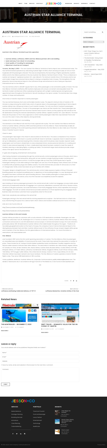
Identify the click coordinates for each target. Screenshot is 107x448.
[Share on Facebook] (70, 281)
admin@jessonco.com (21, 36)
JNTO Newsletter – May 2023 (93, 65)
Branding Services (16, 417)
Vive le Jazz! (65, 430)
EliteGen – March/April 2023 (93, 74)
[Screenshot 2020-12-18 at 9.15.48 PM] (20, 313)
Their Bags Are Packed (65, 411)
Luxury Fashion (37, 417)
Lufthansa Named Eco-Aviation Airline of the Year (62, 291)
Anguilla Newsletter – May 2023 (94, 69)
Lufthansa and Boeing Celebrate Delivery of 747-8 (18, 291)
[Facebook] (12, 433)
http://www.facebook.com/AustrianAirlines (16, 211)
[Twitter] (16, 433)
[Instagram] (24, 433)
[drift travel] (60, 313)
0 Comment (20, 327)
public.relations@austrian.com (63, 259)
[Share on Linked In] (76, 281)
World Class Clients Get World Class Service (67, 421)
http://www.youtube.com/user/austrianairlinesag (18, 207)
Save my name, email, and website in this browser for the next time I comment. (28, 365)
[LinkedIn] (20, 433)
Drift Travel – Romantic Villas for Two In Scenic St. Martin (59, 325)
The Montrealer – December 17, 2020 (16, 324)
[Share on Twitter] (73, 281)
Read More (4, 330)
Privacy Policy (101, 445)
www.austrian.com (20, 232)
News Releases (35, 36)
